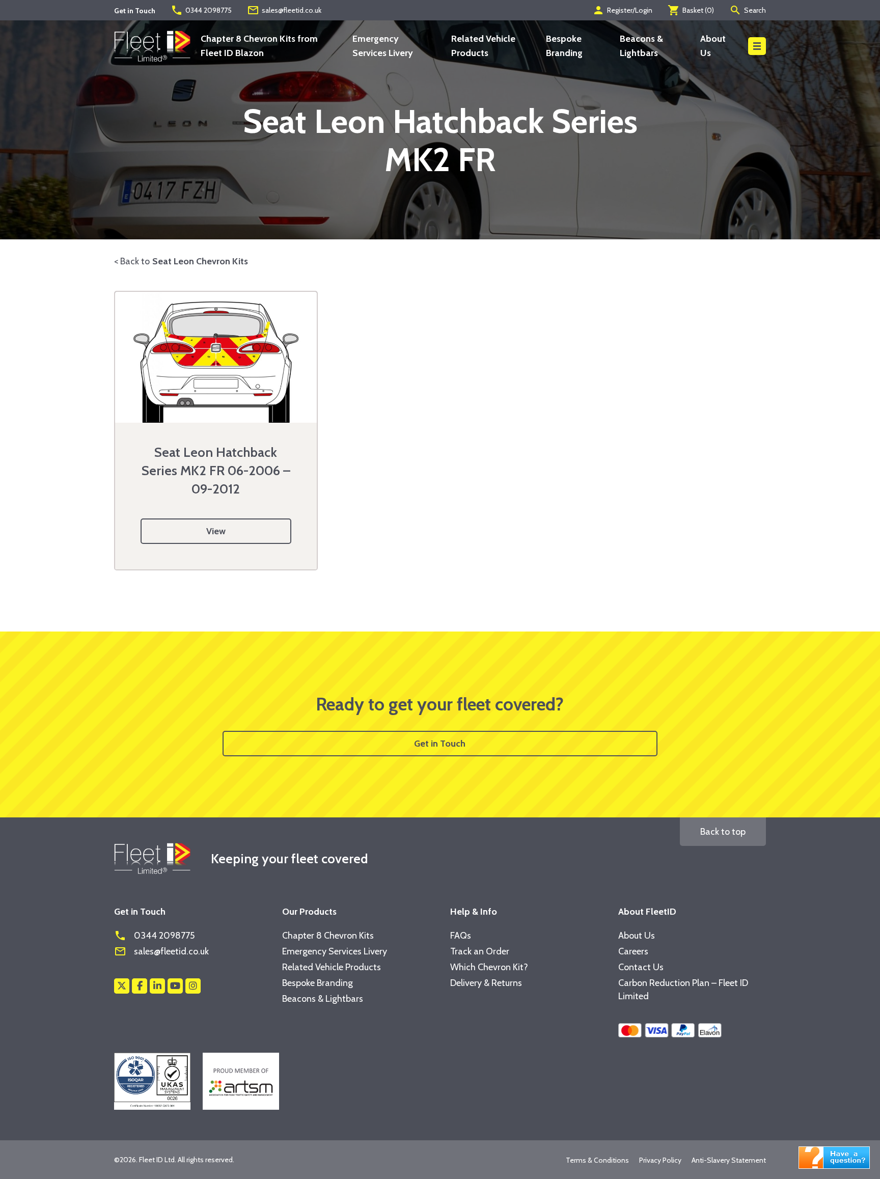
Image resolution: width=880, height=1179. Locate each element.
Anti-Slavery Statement (729, 1160)
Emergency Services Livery (334, 951)
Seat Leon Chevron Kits (200, 261)
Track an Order (479, 951)
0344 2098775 (201, 10)
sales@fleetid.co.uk (284, 10)
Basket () (691, 10)
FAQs (460, 935)
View (216, 531)
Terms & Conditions (597, 1160)
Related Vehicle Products (331, 967)
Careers (633, 951)
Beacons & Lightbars (322, 998)
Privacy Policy (660, 1160)
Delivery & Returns (486, 983)
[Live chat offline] (834, 1156)
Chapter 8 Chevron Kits (328, 935)
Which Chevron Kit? (489, 967)
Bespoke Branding (317, 983)
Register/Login (622, 10)
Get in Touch (439, 743)
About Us (636, 935)
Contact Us (641, 967)
